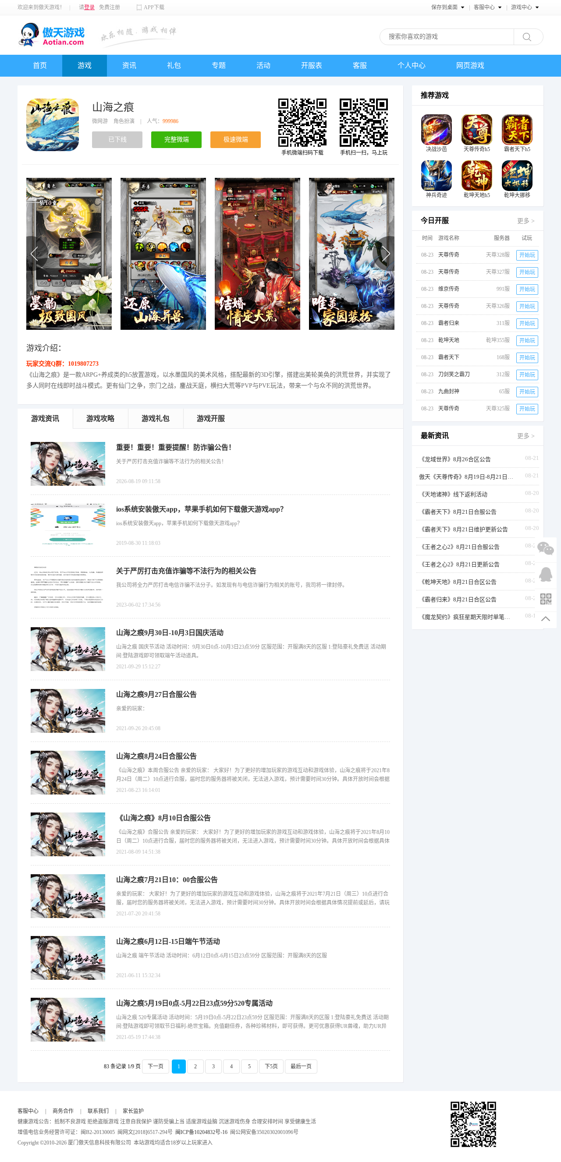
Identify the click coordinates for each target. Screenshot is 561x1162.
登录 (89, 7)
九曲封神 (448, 392)
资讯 (129, 65)
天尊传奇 (448, 255)
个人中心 (412, 65)
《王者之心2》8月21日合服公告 (459, 547)
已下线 (117, 139)
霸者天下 (448, 357)
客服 (360, 65)
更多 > (526, 221)
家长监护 (133, 1111)
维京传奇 (448, 289)
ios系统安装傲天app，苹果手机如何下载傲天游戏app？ (201, 509)
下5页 (271, 1066)
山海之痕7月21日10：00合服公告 (167, 879)
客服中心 (28, 1111)
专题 (219, 65)
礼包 (174, 65)
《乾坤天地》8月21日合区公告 (458, 582)
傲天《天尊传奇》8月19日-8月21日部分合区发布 (467, 476)
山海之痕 (113, 107)
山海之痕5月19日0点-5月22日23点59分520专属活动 (194, 1003)
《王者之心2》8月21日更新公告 (459, 564)
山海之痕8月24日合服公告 (156, 756)
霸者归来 (448, 323)
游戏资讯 (45, 418)
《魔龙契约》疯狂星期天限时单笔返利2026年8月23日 (467, 617)
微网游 (100, 121)
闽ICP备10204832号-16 (201, 1132)
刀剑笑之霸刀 (454, 374)
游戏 (85, 65)
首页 (40, 65)
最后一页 (301, 1066)
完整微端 (176, 139)
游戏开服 (211, 418)
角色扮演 (124, 121)
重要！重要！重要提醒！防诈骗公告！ (175, 447)
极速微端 (236, 139)
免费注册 (109, 7)
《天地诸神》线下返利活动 (453, 494)
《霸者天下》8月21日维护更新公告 (463, 529)
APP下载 (154, 7)
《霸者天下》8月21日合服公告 (458, 512)
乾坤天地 (448, 340)
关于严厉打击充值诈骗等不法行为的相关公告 (186, 571)
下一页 (155, 1066)
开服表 (311, 65)
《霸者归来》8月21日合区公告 (458, 599)
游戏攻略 (100, 418)
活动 (263, 65)
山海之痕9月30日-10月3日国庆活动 (170, 632)
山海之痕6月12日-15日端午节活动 (168, 941)
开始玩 (527, 255)
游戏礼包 (156, 418)
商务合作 (63, 1111)
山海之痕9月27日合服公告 (156, 694)
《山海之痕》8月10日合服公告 (163, 818)
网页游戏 (470, 65)
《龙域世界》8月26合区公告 (455, 459)
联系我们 (98, 1111)
